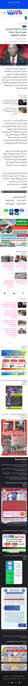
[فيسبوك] (22, 210)
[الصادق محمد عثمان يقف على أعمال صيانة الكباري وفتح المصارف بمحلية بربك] (7, 258)
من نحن (19, 678)
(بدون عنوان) (23, 298)
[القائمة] (26, 13)
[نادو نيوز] (14, 12)
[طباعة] (11, 213)
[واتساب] (6, 210)
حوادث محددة (21, 200)
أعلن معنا (14, 6)
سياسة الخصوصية (12, 678)
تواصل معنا (5, 678)
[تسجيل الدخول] (4, 13)
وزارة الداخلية (9, 203)
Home (25, 636)
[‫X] (16, 210)
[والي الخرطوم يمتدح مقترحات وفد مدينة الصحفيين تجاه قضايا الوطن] (21, 258)
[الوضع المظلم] (2, 13)
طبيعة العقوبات (21, 203)
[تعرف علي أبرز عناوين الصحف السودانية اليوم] (21, 275)
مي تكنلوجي (6, 676)
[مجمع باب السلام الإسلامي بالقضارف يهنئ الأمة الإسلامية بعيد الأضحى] (7, 275)
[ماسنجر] (11, 210)
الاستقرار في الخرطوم (19, 197)
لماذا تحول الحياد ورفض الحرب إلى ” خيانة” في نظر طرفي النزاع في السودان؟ (9, 322)
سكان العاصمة (9, 200)
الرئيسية (23, 23)
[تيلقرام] (16, 213)
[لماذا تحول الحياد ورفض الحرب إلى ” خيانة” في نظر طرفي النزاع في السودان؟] (22, 323)
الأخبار (20, 23)
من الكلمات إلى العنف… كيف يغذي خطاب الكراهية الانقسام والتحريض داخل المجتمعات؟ (9, 102)
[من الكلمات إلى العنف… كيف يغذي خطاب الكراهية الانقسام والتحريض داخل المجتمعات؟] (22, 102)
